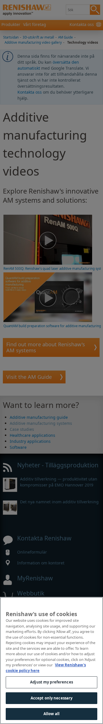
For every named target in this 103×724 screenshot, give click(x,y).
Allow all (51, 713)
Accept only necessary (52, 698)
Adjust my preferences (51, 682)
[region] (51, 660)
